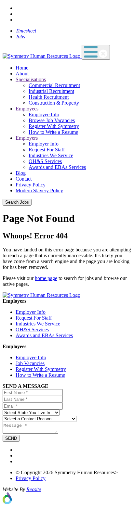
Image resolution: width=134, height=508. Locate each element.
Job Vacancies (30, 363)
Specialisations (31, 79)
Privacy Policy (31, 184)
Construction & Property (54, 103)
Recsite (33, 489)
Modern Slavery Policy (39, 190)
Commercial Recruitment (54, 85)
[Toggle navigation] (96, 52)
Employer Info (44, 143)
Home (22, 67)
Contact (24, 179)
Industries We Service (51, 155)
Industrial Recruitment (51, 91)
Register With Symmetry (54, 126)
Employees (27, 108)
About (22, 73)
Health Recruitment (49, 97)
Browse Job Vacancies (52, 120)
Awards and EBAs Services (57, 167)
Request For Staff (47, 149)
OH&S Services (45, 161)
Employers (27, 138)
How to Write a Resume (53, 132)
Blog (21, 173)
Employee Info (44, 114)
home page (46, 278)
